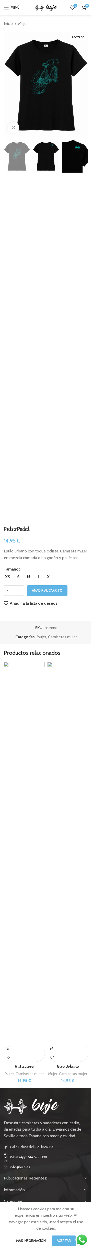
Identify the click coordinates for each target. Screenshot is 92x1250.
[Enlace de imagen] (32, 1106)
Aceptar (64, 1241)
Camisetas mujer (62, 636)
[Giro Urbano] (67, 853)
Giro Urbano (68, 1066)
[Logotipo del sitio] (45, 7)
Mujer (23, 23)
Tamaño (11, 569)
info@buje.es (20, 1167)
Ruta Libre (24, 1066)
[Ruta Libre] (24, 853)
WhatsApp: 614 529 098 (28, 1157)
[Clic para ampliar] (13, 127)
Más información (31, 1241)
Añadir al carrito (47, 590)
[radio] (7, 577)
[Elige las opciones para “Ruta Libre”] (8, 1048)
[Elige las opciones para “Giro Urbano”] (51, 1048)
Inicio (8, 23)
